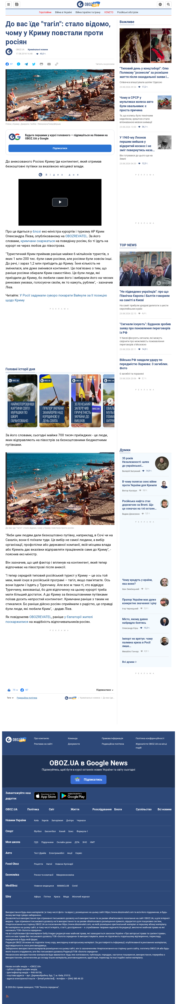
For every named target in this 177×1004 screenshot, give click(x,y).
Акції (69, 853)
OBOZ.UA (20, 49)
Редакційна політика (27, 698)
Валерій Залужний (131, 471)
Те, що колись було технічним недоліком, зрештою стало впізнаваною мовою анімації (136, 119)
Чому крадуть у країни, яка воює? (137, 581)
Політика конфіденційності (150, 738)
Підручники (47, 842)
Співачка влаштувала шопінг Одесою (141, 82)
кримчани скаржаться (38, 241)
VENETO (108, 12)
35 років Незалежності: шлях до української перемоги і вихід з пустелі (135, 462)
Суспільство (144, 809)
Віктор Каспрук (129, 490)
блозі (37, 231)
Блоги (118, 809)
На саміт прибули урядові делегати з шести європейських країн (144, 307)
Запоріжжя (57, 820)
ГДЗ (36, 842)
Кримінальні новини (38, 49)
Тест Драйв (40, 853)
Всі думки (128, 661)
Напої (49, 864)
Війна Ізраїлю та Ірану (88, 12)
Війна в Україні (63, 12)
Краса (57, 896)
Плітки (47, 896)
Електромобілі (56, 853)
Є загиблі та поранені (132, 373)
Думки (125, 450)
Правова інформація (112, 738)
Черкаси (81, 820)
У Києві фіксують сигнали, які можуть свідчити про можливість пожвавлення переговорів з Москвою (142, 341)
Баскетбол (50, 831)
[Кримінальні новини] (71, 698)
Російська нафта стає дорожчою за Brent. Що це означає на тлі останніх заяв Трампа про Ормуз (139, 505)
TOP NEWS (128, 245)
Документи (74, 744)
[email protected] (46, 978)
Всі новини (164, 809)
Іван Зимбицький (130, 589)
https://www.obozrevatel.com (119, 912)
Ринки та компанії (43, 875)
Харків (45, 820)
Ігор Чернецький (130, 608)
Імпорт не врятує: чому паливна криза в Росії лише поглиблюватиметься (137, 642)
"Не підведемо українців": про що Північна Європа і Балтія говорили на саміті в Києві (145, 296)
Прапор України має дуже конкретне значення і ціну (139, 601)
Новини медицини (44, 885)
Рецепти (38, 864)
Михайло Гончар (130, 651)
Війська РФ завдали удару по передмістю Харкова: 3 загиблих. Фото (144, 364)
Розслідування (102, 809)
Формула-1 (82, 831)
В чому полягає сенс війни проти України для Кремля (139, 483)
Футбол (38, 831)
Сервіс (78, 853)
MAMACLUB (63, 885)
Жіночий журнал (81, 896)
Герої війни (45, 12)
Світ (51, 809)
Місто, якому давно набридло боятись (135, 621)
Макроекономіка (65, 875)
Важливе (127, 22)
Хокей (62, 831)
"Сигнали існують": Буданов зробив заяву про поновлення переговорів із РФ (145, 328)
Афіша (37, 896)
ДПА (77, 842)
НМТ (92, 842)
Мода (66, 896)
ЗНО (84, 842)
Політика (33, 809)
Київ (36, 820)
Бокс (70, 831)
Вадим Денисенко (131, 514)
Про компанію (41, 738)
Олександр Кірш (130, 628)
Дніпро (70, 820)
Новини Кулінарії (64, 864)
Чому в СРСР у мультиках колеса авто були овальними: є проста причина (136, 104)
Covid (74, 885)
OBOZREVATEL (76, 236)
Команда (72, 738)
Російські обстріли (127, 12)
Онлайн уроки (64, 842)
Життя (75, 809)
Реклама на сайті (43, 744)
